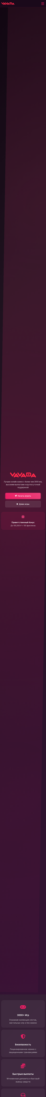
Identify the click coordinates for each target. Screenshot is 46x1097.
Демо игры (24, 504)
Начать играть (24, 496)
